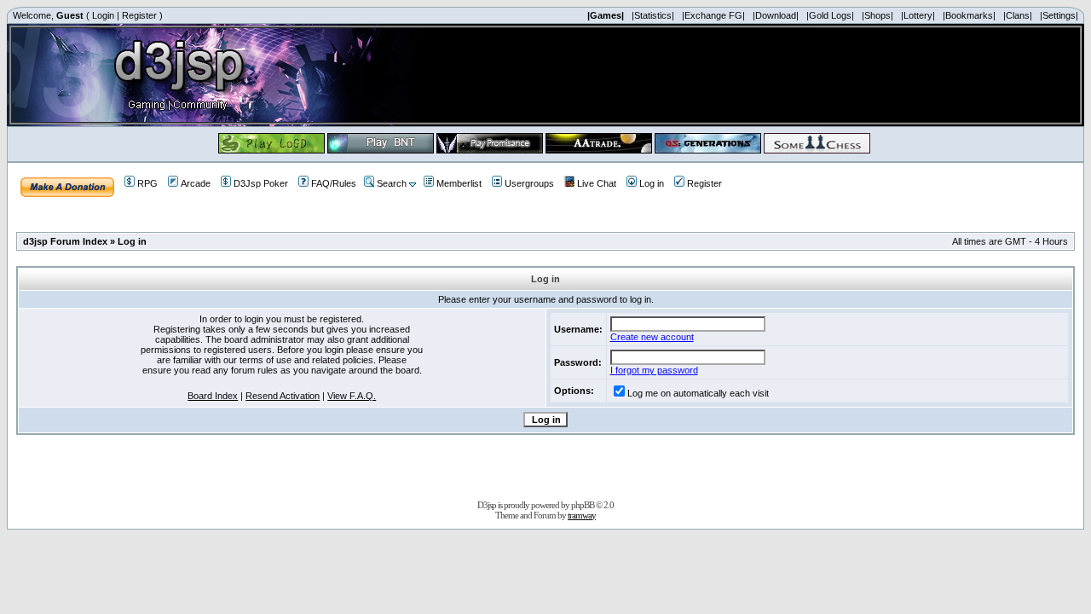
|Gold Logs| (830, 15)
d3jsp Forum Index (65, 241)
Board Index (213, 396)
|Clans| (1017, 15)
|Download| (776, 15)
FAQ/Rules (333, 183)
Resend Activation (282, 396)
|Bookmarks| (969, 15)
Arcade (196, 183)
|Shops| (877, 15)
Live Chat (596, 183)
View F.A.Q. (351, 396)
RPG (147, 183)
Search (392, 183)
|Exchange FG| (713, 15)
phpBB (582, 505)
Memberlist (459, 183)
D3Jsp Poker (261, 183)
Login (103, 15)
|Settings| (1059, 15)
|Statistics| (653, 15)
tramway (582, 515)
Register (139, 15)
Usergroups (529, 183)
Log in (651, 183)
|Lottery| (918, 15)
